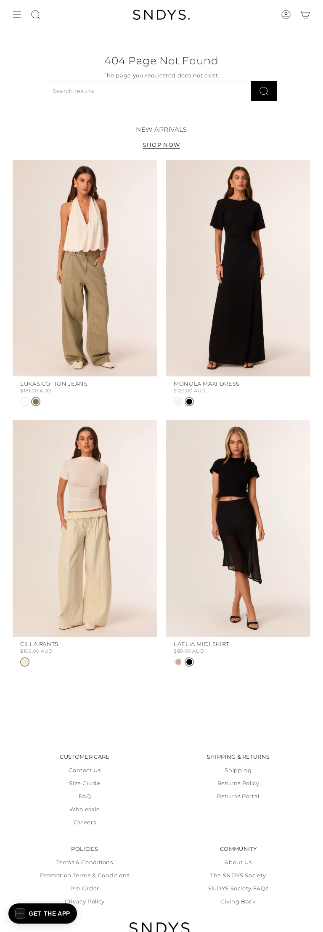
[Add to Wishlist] (147, 167)
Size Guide (84, 783)
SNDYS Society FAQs (238, 888)
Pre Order (84, 888)
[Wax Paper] (24, 662)
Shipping (238, 770)
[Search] (264, 91)
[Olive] (35, 401)
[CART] (305, 14)
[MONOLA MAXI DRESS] (238, 268)
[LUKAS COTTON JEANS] (85, 268)
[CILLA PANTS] (85, 528)
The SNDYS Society (238, 875)
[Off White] (178, 401)
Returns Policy (238, 783)
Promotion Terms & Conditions (85, 875)
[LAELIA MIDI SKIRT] (238, 528)
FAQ (85, 796)
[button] (42, 913)
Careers (85, 822)
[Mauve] (178, 662)
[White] (24, 401)
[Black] (189, 401)
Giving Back (238, 901)
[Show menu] (16, 14)
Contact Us (85, 770)
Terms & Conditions (84, 862)
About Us (238, 862)
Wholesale (84, 809)
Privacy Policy (85, 901)
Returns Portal (238, 796)
